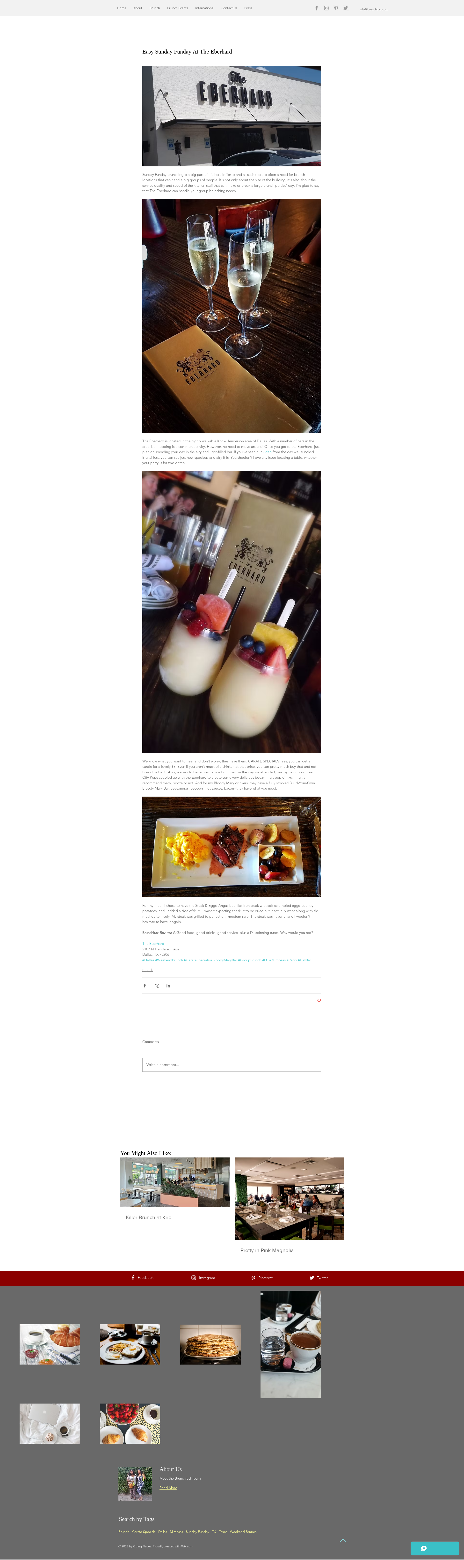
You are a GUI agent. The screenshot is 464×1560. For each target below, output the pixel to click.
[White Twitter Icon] (312, 1278)
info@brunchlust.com (374, 9)
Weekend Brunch (243, 1531)
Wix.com (187, 1546)
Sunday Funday (197, 1531)
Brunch (147, 970)
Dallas (162, 1531)
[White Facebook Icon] (133, 1277)
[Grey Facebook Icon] (317, 8)
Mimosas (176, 1531)
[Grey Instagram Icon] (326, 8)
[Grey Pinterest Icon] (336, 8)
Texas (223, 1531)
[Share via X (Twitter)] (156, 985)
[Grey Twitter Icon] (346, 8)
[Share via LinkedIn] (168, 985)
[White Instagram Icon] (194, 1278)
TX (214, 1531)
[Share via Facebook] (144, 985)
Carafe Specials (143, 1531)
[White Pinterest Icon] (253, 1278)
